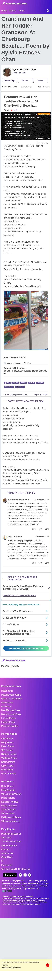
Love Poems (7, 738)
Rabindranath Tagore (11, 817)
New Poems (7, 702)
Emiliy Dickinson (9, 806)
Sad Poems (6, 750)
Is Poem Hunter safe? (28, 886)
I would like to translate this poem (19, 595)
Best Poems (7, 691)
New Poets (6, 706)
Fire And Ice (7, 865)
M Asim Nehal (15, 537)
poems (15, 383)
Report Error (34, 883)
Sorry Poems (7, 766)
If (1, 861)
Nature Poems (8, 762)
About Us (6, 881)
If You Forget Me (9, 845)
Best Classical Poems (11, 699)
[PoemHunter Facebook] (20, 875)
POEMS (5, 666)
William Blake (7, 813)
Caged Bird (6, 857)
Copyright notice (18, 881)
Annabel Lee (7, 853)
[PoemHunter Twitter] (25, 875)
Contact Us (16, 883)
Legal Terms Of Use (31, 889)
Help (25, 883)
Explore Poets (8, 722)
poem (7, 383)
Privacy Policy (15, 889)
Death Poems (7, 746)
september (20, 387)
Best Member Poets (10, 710)
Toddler (40, 383)
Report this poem (40, 395)
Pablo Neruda (8, 798)
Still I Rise (6, 838)
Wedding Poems (9, 758)
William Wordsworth (10, 821)
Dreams (5, 849)
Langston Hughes (9, 802)
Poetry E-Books (8, 773)
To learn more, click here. (11, 968)
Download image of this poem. (15, 395)
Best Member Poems (11, 695)
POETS (15, 666)
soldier (31, 383)
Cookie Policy (33, 881)
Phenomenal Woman (11, 834)
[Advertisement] (26, 944)
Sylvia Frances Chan (24, 69)
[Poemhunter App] (10, 875)
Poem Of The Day (9, 726)
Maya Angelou (8, 790)
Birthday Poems (8, 754)
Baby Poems (7, 742)
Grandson (9, 387)
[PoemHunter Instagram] (29, 875)
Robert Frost (7, 786)
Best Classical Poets (11, 714)
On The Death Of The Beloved (15, 869)
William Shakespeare (11, 794)
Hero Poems (7, 770)
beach (23, 383)
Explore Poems (8, 718)
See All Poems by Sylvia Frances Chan (26, 648)
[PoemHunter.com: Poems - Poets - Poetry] (14, 3)
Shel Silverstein (8, 809)
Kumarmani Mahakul (18, 499)
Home (4, 10)
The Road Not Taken (11, 841)
